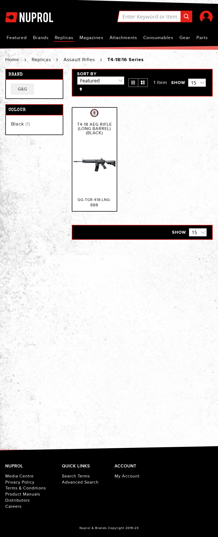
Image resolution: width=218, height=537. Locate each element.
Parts (202, 37)
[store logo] (29, 17)
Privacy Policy (20, 482)
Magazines (91, 37)
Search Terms (76, 476)
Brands (41, 37)
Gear (184, 37)
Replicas (64, 37)
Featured (17, 37)
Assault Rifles (80, 59)
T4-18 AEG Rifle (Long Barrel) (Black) (94, 129)
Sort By (87, 74)
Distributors (17, 500)
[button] (206, 17)
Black (20, 124)
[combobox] (154, 16)
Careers (13, 506)
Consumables (158, 37)
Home (13, 59)
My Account (127, 476)
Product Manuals (22, 494)
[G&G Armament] (94, 116)
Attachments (123, 37)
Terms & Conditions (25, 488)
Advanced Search (80, 482)
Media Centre (19, 476)
